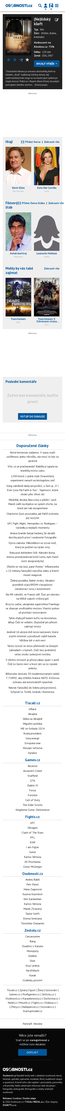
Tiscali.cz (32, 702)
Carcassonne (32, 936)
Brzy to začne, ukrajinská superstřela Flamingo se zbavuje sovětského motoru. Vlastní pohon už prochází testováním (32, 608)
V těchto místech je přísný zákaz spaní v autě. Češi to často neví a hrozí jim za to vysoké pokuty (32, 664)
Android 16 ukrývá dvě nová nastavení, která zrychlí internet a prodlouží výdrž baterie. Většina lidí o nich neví (32, 636)
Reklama (7, 1098)
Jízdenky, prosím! (32, 980)
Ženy (40, 990)
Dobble (32, 956)
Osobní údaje (29, 1098)
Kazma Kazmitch (32, 894)
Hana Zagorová (33, 889)
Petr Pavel (32, 884)
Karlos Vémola (32, 857)
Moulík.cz (24, 1002)
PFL (32, 837)
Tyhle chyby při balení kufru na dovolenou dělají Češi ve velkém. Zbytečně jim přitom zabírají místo (32, 622)
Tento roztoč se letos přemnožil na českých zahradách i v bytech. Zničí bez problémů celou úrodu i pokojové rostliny (32, 650)
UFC (32, 823)
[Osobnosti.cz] (19, 5)
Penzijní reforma (32, 748)
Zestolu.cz (32, 930)
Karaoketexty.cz (32, 998)
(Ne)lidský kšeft (42, 21)
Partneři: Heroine (32, 1023)
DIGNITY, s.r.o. (10, 1105)
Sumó (32, 852)
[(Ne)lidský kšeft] (18, 36)
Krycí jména (32, 965)
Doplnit (32, 1052)
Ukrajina (32, 714)
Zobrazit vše (51, 142)
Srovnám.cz (47, 1007)
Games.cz (32, 759)
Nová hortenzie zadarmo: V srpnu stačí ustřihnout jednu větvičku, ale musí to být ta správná (33, 457)
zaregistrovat (38, 1040)
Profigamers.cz (31, 994)
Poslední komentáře (21, 381)
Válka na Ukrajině (32, 718)
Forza (32, 790)
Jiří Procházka (32, 861)
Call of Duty (32, 800)
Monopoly (32, 951)
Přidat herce (32, 142)
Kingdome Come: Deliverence (33, 809)
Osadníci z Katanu (32, 946)
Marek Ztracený (32, 908)
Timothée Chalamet (32, 923)
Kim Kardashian (32, 899)
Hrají (9, 141)
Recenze (32, 766)
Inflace (32, 709)
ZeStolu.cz (48, 994)
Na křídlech (32, 970)
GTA (32, 780)
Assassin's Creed (32, 770)
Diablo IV (32, 785)
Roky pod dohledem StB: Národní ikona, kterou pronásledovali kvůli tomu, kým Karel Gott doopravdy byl (32, 557)
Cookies (17, 1098)
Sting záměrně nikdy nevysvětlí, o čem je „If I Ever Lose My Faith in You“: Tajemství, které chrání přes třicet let (32, 490)
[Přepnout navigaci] (45, 5)
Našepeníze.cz (30, 1007)
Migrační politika (32, 723)
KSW (32, 842)
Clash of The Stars (33, 832)
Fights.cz (32, 816)
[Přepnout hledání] (40, 5)
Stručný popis (40, 84)
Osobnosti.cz (32, 873)
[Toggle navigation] (56, 5)
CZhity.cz (14, 1007)
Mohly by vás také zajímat (19, 270)
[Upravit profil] (56, 20)
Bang (33, 941)
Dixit (32, 960)
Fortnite (32, 795)
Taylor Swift (32, 913)
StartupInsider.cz (32, 1011)
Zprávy (23, 990)
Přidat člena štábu (33, 203)
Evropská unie (33, 743)
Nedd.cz (12, 1002)
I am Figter (32, 847)
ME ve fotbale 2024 (33, 728)
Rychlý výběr (45, 63)
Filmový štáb (12, 205)
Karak (32, 975)
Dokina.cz (50, 1002)
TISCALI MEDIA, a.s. (34, 1101)
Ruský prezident (32, 733)
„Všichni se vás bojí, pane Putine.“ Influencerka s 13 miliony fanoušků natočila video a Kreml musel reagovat (32, 571)
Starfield (33, 775)
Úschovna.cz (51, 998)
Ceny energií (32, 738)
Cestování (51, 990)
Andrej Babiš (32, 879)
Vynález (32, 753)
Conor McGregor (32, 866)
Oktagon (33, 827)
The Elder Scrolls (32, 805)
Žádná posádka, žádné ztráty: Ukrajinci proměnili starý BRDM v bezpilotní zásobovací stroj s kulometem (32, 585)
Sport (32, 990)
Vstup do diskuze (32, 416)
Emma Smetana (32, 918)
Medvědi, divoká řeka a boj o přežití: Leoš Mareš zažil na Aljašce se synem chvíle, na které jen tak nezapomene (32, 504)
